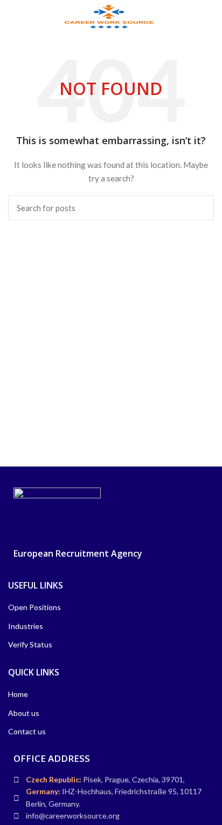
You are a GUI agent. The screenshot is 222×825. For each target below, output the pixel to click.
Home (18, 694)
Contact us (27, 731)
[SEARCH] (199, 207)
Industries (25, 626)
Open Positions (34, 607)
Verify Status (30, 644)
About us (23, 713)
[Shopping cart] (211, 16)
